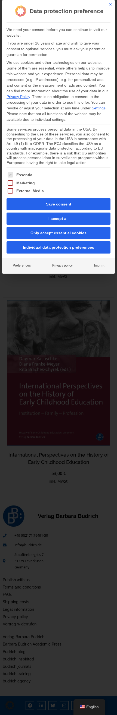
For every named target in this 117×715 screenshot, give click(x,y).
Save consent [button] (58, 204)
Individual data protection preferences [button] (58, 247)
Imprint (99, 265)
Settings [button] (99, 108)
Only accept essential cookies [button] (58, 233)
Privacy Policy (18, 96)
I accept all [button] (58, 218)
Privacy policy (62, 265)
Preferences (22, 265)
